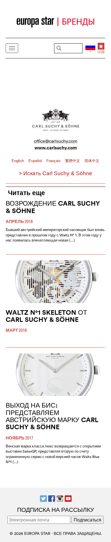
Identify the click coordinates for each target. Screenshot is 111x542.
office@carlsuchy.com (55, 141)
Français (54, 161)
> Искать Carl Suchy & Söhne (55, 173)
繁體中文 (73, 161)
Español (35, 161)
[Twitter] (43, 498)
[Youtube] (68, 498)
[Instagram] (59, 498)
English (18, 161)
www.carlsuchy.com (55, 148)
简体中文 (92, 161)
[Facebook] (51, 498)
